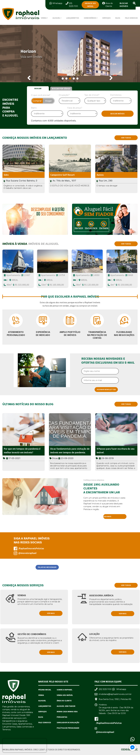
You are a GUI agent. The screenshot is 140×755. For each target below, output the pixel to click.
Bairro (34, 108)
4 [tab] (74, 79)
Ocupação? (64, 95)
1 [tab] (63, 79)
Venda (41, 695)
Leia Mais (107, 516)
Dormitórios (115, 95)
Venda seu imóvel (65, 695)
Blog (117, 18)
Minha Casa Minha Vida (67, 711)
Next (110, 77)
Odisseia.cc (129, 749)
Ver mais (51, 613)
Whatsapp (57, 3)
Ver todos (126, 137)
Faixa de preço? (74, 108)
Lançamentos (72, 18)
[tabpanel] (70, 53)
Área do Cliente (64, 700)
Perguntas (62, 717)
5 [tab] (77, 79)
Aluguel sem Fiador (66, 706)
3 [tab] (70, 79)
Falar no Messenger (47, 567)
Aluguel (42, 700)
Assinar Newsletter (106, 389)
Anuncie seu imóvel (90, 4)
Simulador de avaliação (68, 722)
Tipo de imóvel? (91, 95)
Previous (29, 77)
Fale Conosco (131, 18)
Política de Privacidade (68, 728)
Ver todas (126, 404)
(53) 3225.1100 (105, 689)
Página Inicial (29, 18)
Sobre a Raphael (64, 689)
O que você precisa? (40, 95)
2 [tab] (66, 79)
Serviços (106, 18)
